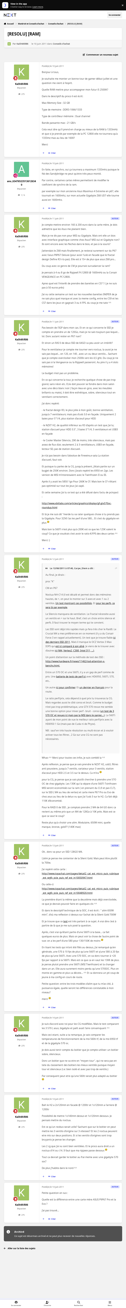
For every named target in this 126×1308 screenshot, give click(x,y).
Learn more (6, 5)
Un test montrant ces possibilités (73, 603)
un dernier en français (91, 687)
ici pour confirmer (65, 687)
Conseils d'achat (61, 43)
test (65, 921)
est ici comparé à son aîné (69, 646)
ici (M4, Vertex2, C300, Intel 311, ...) (74, 650)
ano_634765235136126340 (21, 183)
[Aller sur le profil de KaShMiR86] (9, 43)
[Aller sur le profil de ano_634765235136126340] (21, 169)
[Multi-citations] (43, 153)
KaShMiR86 (22, 43)
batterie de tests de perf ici (71, 676)
